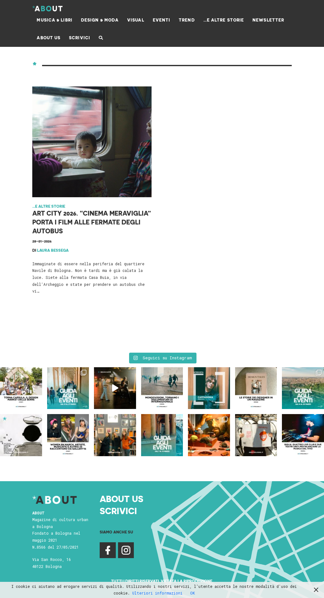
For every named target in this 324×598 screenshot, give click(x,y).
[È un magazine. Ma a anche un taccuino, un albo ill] (256, 388)
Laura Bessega (53, 250)
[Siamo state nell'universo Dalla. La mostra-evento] (209, 435)
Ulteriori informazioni (157, 592)
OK (192, 592)
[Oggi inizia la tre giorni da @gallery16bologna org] (68, 435)
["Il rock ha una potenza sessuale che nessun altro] (209, 388)
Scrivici (118, 510)
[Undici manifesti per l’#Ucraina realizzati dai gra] (21, 435)
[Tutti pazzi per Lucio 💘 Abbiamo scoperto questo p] (256, 435)
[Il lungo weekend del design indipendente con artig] (21, 388)
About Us (121, 498)
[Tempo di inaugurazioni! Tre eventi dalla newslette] (68, 388)
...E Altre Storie (48, 206)
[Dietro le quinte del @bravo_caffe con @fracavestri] (115, 388)
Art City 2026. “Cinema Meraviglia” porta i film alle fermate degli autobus (91, 222)
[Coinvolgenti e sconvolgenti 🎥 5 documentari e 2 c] (162, 388)
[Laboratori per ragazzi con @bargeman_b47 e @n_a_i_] (303, 435)
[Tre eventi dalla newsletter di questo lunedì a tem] (162, 435)
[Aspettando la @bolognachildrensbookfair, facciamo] (303, 388)
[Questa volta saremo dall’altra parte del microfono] (115, 435)
